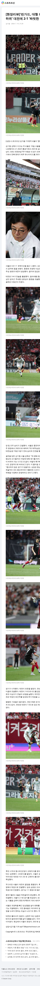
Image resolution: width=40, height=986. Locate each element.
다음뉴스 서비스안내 (8, 969)
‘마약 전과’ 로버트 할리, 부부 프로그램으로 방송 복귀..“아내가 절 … (23, 951)
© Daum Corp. (7, 978)
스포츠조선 (10, 3)
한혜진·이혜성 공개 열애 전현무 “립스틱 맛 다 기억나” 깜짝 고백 (23, 944)
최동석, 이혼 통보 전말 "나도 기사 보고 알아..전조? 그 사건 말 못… (23, 947)
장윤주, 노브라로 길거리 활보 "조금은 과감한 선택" (23, 954)
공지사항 (32, 969)
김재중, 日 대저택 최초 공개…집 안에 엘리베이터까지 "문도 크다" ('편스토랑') (23, 957)
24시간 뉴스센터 (22, 969)
